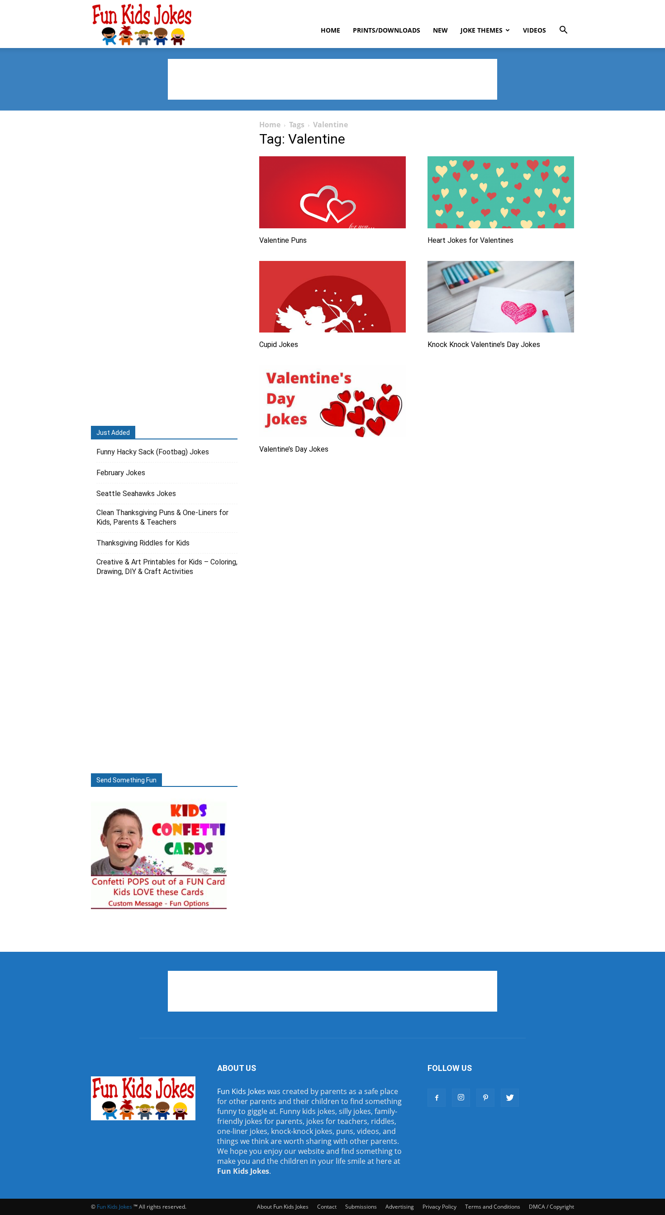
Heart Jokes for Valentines (470, 240)
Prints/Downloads (386, 30)
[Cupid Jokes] (332, 297)
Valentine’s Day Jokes (293, 449)
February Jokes (120, 472)
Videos (534, 30)
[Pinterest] (485, 1098)
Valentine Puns (283, 240)
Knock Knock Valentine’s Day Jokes (484, 344)
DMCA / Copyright (551, 1206)
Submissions (361, 1206)
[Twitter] (510, 1098)
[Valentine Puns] (332, 192)
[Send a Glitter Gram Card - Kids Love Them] (159, 909)
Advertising (399, 1206)
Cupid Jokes (278, 344)
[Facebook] (437, 1098)
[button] (563, 31)
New (440, 30)
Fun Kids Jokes (241, 1091)
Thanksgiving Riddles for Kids (143, 543)
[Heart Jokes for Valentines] (501, 192)
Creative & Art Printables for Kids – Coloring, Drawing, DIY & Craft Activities (167, 567)
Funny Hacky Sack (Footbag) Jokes (152, 452)
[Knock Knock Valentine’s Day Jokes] (501, 297)
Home (330, 30)
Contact (327, 1206)
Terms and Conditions (492, 1206)
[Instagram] (461, 1098)
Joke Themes (482, 30)
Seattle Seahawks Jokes (136, 493)
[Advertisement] (332, 79)
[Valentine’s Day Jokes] (332, 401)
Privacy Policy (439, 1206)
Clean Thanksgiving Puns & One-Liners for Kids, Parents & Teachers (162, 517)
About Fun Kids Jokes (283, 1206)
